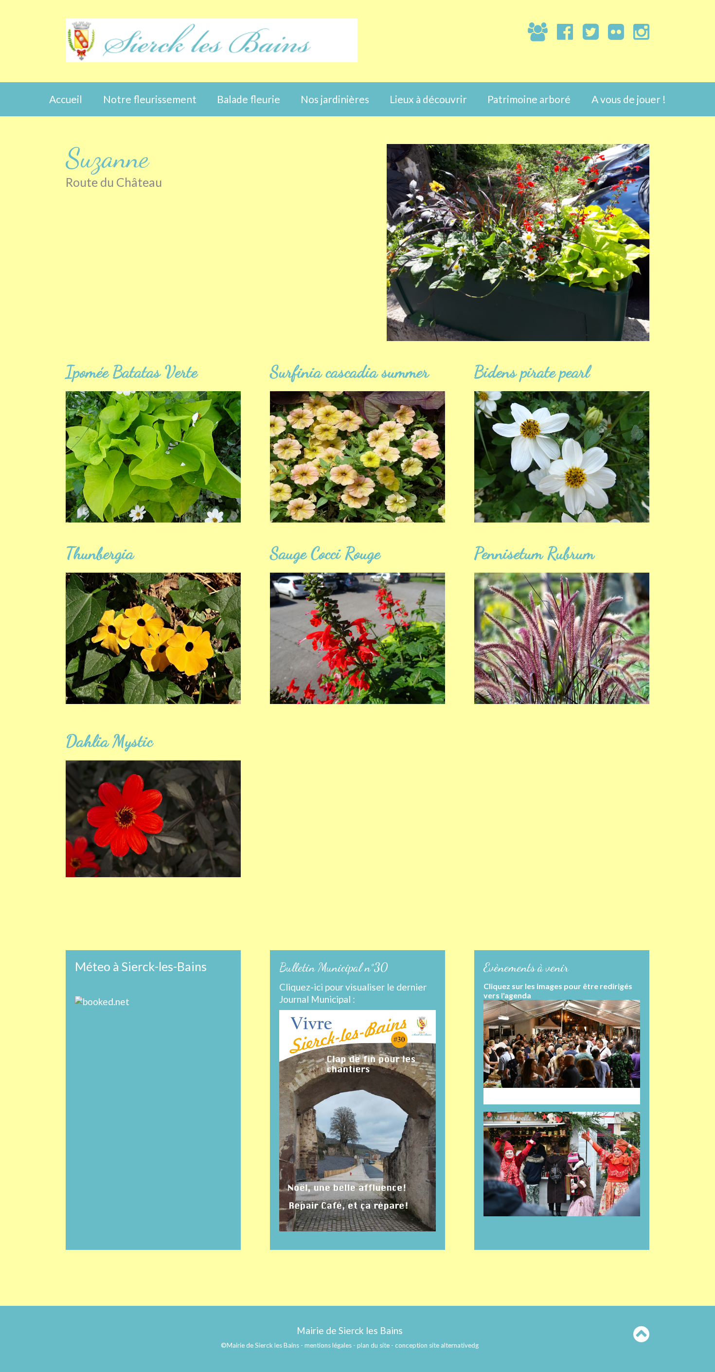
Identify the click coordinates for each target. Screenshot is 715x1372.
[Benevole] (533, 31)
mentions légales (328, 1345)
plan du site (373, 1345)
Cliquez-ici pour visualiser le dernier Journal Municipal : (353, 993)
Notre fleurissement (150, 99)
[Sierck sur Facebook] (560, 31)
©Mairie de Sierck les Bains (260, 1345)
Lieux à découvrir (428, 99)
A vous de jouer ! (628, 99)
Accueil (65, 99)
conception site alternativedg (437, 1345)
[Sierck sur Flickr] (611, 31)
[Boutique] (513, 32)
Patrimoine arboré (529, 99)
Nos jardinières (335, 99)
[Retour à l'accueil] (212, 58)
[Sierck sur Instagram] (636, 31)
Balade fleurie (248, 99)
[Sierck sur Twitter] (585, 31)
